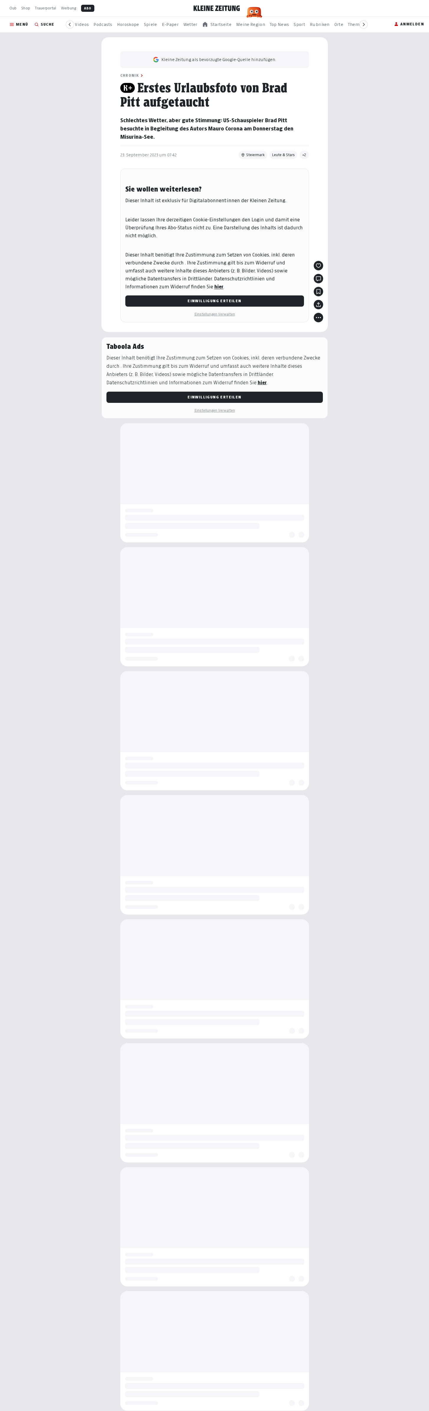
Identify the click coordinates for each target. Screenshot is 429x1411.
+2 (304, 155)
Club (13, 8)
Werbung (68, 8)
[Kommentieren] (318, 278)
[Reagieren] (318, 265)
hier (218, 286)
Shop (25, 8)
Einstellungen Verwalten (214, 314)
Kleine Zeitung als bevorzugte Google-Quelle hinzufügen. (218, 59)
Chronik (129, 75)
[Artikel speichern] (318, 291)
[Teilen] (318, 304)
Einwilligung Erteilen (214, 301)
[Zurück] (70, 24)
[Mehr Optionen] (318, 317)
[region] (217, 24)
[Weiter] (363, 24)
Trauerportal (45, 8)
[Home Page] (216, 8)
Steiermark (255, 155)
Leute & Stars (283, 155)
